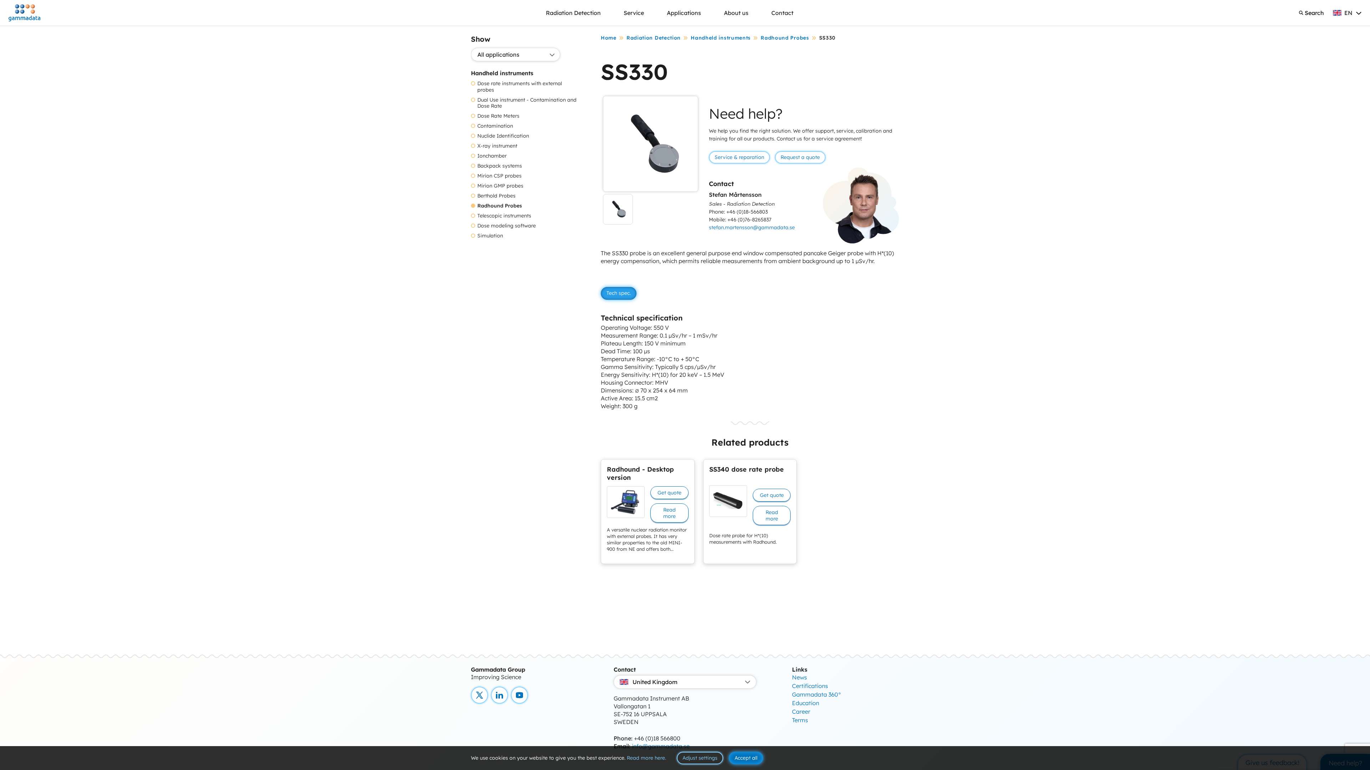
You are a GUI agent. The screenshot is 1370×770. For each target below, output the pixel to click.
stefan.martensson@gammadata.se (752, 227)
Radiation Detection (573, 12)
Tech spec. (619, 293)
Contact (782, 12)
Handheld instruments (721, 38)
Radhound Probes (499, 206)
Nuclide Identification (503, 136)
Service (634, 12)
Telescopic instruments (504, 216)
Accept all (746, 758)
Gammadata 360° (816, 694)
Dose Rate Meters (498, 116)
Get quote (669, 492)
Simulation (490, 236)
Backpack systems (499, 166)
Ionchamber (492, 156)
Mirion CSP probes (499, 176)
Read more (669, 513)
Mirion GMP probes (500, 186)
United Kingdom (655, 682)
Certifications (810, 685)
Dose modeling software (506, 226)
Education (805, 703)
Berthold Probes (496, 196)
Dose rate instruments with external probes (519, 87)
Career (801, 711)
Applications (684, 12)
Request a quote (800, 157)
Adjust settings (700, 758)
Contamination (495, 126)
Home (608, 38)
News (799, 677)
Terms (800, 720)
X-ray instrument (497, 146)
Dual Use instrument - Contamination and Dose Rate (527, 103)
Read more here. (646, 758)
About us (736, 12)
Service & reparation (739, 157)
